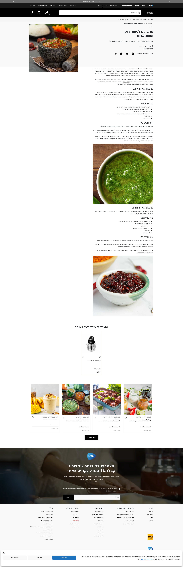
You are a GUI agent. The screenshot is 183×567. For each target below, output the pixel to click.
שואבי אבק (100, 527)
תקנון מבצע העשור (47, 530)
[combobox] (100, 12)
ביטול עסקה (76, 521)
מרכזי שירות (75, 527)
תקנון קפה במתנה (48, 524)
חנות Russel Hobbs (147, 19)
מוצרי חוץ (100, 521)
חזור (150, 27)
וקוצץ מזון (126, 82)
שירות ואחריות (63, 6)
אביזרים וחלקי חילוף (97, 514)
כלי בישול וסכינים (98, 518)
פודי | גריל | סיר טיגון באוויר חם (125, 518)
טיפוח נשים (100, 530)
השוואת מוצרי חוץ (129, 511)
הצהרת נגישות (49, 539)
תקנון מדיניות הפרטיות (47, 511)
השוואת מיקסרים (129, 521)
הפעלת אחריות (75, 511)
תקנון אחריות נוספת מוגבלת (45, 518)
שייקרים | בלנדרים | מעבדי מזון (125, 514)
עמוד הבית (149, 23)
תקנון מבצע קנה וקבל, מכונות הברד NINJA (41, 527)
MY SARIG (76, 514)
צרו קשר (32, 6)
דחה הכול (39, 558)
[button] (4, 553)
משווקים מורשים (42, 6)
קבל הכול (64, 558)
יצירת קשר (76, 518)
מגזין (152, 518)
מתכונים (151, 521)
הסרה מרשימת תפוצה (46, 536)
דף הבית (151, 511)
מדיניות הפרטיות (146, 559)
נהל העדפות (14, 558)
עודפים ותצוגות (99, 511)
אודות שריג (73, 6)
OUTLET (53, 6)
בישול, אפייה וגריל (98, 524)
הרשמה (68, 497)
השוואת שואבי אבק (128, 524)
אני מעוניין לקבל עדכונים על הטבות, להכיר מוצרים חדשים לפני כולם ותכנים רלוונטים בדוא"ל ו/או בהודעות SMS (90, 490)
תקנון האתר (49, 514)
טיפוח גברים (100, 533)
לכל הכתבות (91, 438)
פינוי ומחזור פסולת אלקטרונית (44, 533)
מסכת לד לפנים (98, 536)
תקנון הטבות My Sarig (47, 521)
